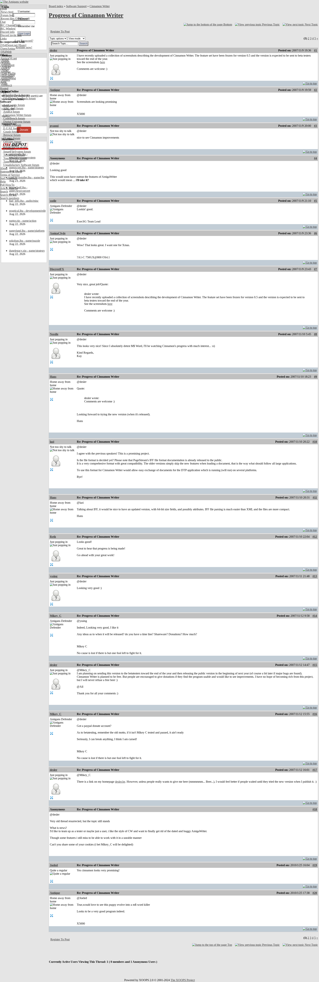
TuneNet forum (12, 161)
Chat (3, 21)
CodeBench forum (14, 118)
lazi (52, 441)
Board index (56, 6)
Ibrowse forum (11, 135)
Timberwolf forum (14, 154)
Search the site (8, 194)
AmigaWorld (8, 78)
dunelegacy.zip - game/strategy (27, 250)
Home (3, 5)
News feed (6, 11)
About (3, 168)
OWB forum (10, 145)
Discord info (7, 31)
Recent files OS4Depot (14, 18)
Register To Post (60, 31)
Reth (53, 536)
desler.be (120, 781)
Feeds (3, 8)
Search (4, 191)
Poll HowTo (7, 184)
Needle (54, 334)
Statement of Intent (11, 171)
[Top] (310, 82)
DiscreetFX (57, 269)
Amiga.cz (6, 85)
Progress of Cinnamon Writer (86, 15)
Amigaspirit (7, 65)
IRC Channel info (10, 25)
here (102, 62)
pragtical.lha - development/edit (27, 210)
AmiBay (5, 71)
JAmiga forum (11, 138)
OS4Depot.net (9, 45)
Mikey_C (55, 615)
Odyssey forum (12, 141)
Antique (55, 89)
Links (3, 38)
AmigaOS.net (8, 58)
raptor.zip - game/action (22, 220)
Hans (53, 376)
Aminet (4, 61)
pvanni (54, 125)
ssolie (53, 200)
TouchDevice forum (15, 158)
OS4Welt (5, 51)
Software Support (76, 6)
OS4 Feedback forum (15, 95)
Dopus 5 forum (12, 125)
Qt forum (8, 148)
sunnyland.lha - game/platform (26, 230)
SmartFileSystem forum (17, 151)
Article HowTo (9, 188)
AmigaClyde (58, 233)
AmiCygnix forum (14, 105)
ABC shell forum (13, 108)
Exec (3, 81)
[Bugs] (22, 45)
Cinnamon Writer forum (17, 115)
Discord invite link (11, 35)
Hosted (4, 88)
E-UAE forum (11, 128)
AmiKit (5, 68)
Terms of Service (10, 174)
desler (53, 50)
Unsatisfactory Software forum (21, 164)
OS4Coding (7, 75)
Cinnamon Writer (100, 6)
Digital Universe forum (16, 121)
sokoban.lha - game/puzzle (24, 240)
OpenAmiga (7, 48)
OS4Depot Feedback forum (19, 98)
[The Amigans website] (14, 1)
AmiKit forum (11, 111)
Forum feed (7, 15)
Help (3, 181)
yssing (53, 576)
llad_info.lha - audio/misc (24, 200)
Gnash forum (11, 131)
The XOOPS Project (183, 980)
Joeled (54, 865)
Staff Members (8, 178)
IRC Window (8, 28)
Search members (9, 198)
